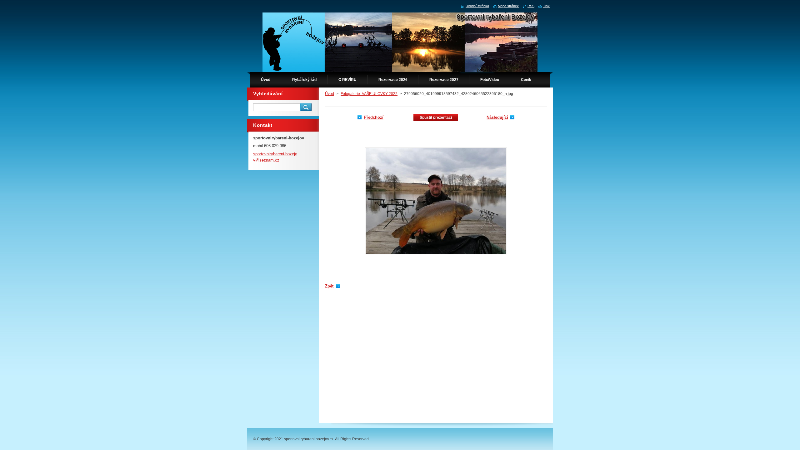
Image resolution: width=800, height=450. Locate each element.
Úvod (329, 94)
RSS (531, 6)
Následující (497, 117)
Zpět (329, 286)
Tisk (546, 6)
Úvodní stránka (477, 6)
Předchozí (373, 117)
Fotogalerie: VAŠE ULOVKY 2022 (369, 94)
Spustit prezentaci (436, 117)
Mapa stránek (508, 6)
